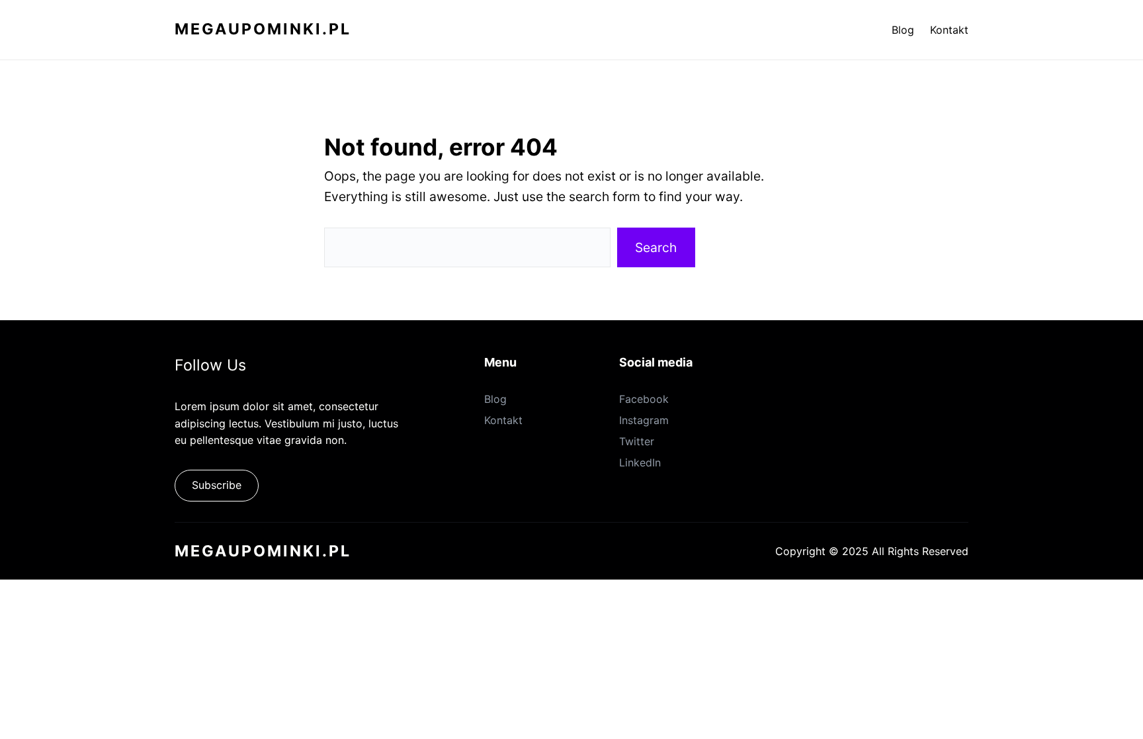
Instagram (644, 420)
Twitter (636, 441)
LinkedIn (640, 462)
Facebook (644, 399)
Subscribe (216, 485)
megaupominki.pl (263, 29)
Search (656, 247)
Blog (495, 399)
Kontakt (503, 420)
